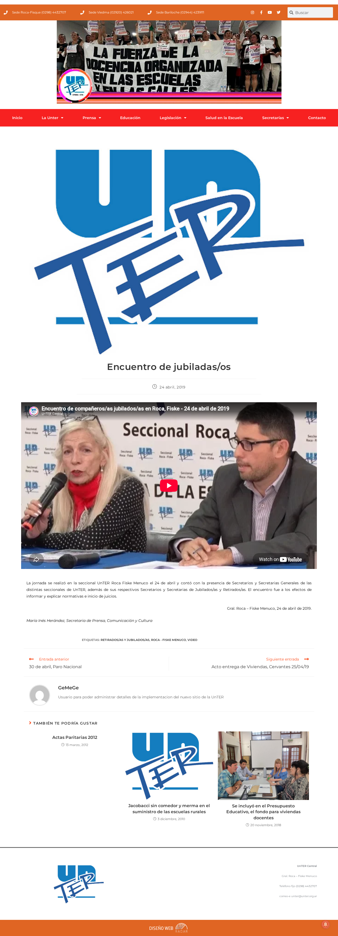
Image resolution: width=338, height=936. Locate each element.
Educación (130, 117)
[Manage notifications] (325, 924)
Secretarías (273, 117)
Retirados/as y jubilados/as (125, 640)
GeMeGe (68, 688)
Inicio (17, 117)
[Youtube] (270, 12)
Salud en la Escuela (224, 117)
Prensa (89, 117)
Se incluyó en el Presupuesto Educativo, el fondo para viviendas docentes (263, 811)
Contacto (317, 117)
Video (192, 640)
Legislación (170, 117)
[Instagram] (252, 12)
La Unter (50, 117)
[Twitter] (278, 12)
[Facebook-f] (261, 12)
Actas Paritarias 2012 (74, 737)
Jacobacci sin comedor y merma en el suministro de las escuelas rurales (169, 808)
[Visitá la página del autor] (39, 695)
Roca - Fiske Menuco (168, 640)
